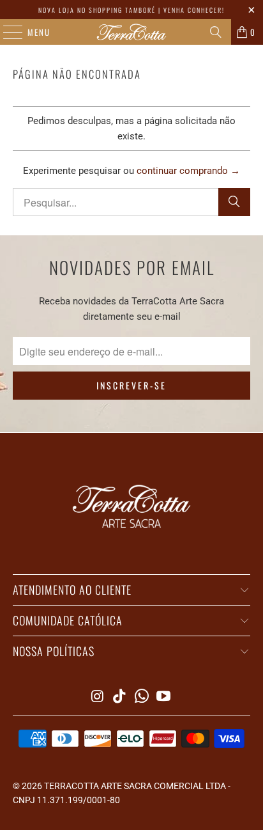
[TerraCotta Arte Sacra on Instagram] (97, 697)
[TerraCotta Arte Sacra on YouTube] (164, 697)
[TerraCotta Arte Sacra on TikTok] (120, 697)
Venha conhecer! (194, 10)
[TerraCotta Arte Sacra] (131, 32)
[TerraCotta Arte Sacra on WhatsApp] (141, 697)
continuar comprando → (188, 170)
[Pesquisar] (216, 32)
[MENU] (6, 32)
